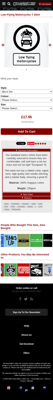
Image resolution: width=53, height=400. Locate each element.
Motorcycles (16, 209)
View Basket (46, 4)
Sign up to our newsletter (26, 312)
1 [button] (22, 69)
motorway (21, 206)
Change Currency (28, 122)
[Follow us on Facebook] (20, 299)
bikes (6, 204)
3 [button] (30, 69)
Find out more (33, 375)
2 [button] (26, 69)
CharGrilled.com (37, 379)
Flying (7, 209)
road (40, 204)
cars (6, 206)
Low (40, 206)
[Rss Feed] (31, 299)
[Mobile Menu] (3, 4)
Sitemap (30, 381)
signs (33, 204)
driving (30, 206)
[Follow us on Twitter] (26, 299)
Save (32, 143)
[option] (26, 45)
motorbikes (15, 204)
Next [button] (50, 45)
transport (26, 204)
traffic (13, 206)
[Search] (10, 3)
